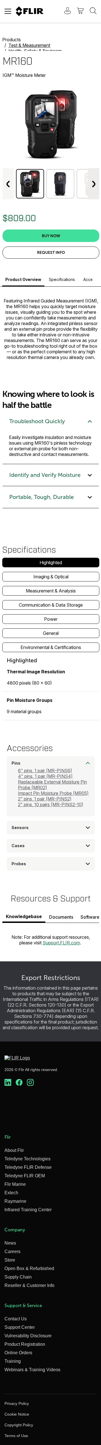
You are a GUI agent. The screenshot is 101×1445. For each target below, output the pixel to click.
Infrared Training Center (28, 1209)
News (10, 1243)
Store (9, 1260)
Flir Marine (15, 1184)
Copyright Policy (18, 1425)
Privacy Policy (16, 1403)
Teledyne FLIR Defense (28, 1167)
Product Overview (23, 279)
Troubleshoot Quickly (37, 421)
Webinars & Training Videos (32, 1369)
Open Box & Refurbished (29, 1268)
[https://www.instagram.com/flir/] (30, 1083)
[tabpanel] (50, 688)
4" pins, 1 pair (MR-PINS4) (45, 776)
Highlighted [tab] (51, 562)
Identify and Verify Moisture (45, 475)
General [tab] (51, 633)
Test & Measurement (29, 45)
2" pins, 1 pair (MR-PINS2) (45, 799)
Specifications (62, 279)
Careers (12, 1251)
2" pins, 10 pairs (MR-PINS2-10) (50, 804)
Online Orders (18, 1352)
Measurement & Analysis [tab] (51, 591)
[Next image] (93, 183)
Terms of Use (16, 1435)
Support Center (19, 1327)
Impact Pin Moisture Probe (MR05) (53, 793)
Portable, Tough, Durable (41, 497)
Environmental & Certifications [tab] (50, 647)
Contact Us (15, 1318)
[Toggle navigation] (7, 11)
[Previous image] (8, 183)
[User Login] (64, 11)
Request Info (51, 252)
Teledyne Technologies (27, 1158)
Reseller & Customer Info (29, 1285)
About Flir (14, 1150)
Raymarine (15, 1201)
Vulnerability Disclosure (28, 1335)
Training (12, 1361)
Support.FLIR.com (61, 943)
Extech (11, 1192)
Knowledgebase (24, 916)
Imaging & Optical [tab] (50, 576)
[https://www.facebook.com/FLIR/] (19, 1083)
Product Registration (24, 1344)
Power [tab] (51, 619)
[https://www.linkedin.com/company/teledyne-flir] (7, 1083)
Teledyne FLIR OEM (24, 1175)
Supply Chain (18, 1277)
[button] (30, 183)
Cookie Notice (16, 1414)
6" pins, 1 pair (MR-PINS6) (45, 770)
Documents (61, 917)
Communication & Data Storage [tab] (51, 605)
